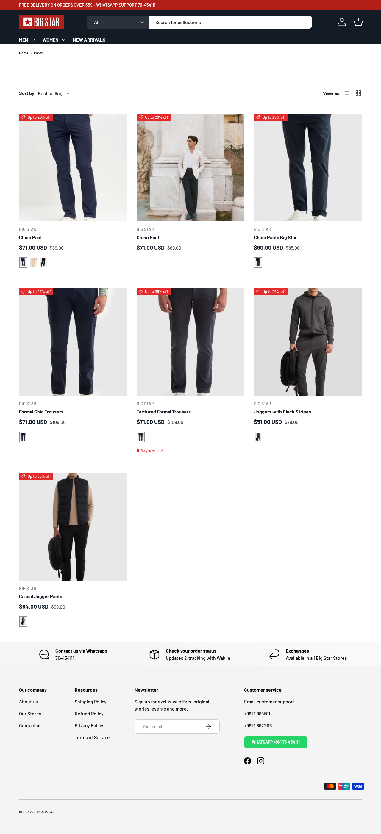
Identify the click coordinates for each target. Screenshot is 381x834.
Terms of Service (92, 737)
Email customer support (269, 701)
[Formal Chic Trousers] (73, 342)
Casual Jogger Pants (40, 596)
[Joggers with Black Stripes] (308, 342)
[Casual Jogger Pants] (73, 527)
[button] (358, 22)
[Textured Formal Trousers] (191, 342)
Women (51, 40)
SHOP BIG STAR (42, 812)
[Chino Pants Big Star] (308, 168)
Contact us (30, 725)
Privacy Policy (89, 725)
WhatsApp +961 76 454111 (276, 741)
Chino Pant (30, 237)
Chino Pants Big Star (275, 237)
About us (28, 701)
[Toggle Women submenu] (63, 39)
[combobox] (199, 22)
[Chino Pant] (73, 168)
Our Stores (30, 713)
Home (23, 53)
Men (23, 40)
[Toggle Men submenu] (33, 39)
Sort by (26, 93)
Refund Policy (89, 713)
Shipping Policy (91, 701)
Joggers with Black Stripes (282, 411)
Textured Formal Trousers (164, 411)
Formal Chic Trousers (41, 411)
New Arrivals (89, 40)
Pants (38, 53)
